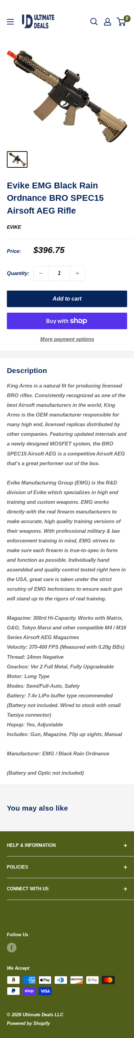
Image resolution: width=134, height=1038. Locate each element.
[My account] (107, 22)
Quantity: (18, 273)
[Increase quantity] (77, 273)
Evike (14, 227)
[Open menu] (10, 22)
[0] (121, 22)
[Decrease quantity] (41, 273)
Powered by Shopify (28, 1023)
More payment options (67, 339)
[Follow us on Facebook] (11, 947)
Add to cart (67, 299)
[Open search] (94, 22)
